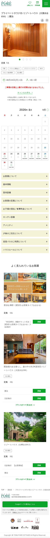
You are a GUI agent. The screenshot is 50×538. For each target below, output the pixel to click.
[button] (19, 59)
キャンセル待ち (23, 93)
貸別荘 (10, 490)
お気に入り (30, 5)
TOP (2, 490)
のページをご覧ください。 (25, 512)
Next (44, 287)
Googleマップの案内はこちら (25, 504)
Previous (5, 287)
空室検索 (37, 5)
